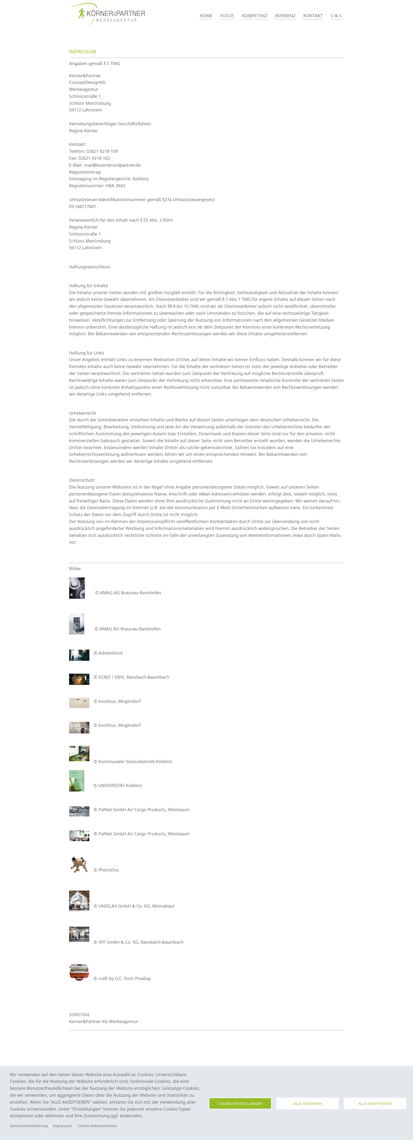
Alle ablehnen (307, 1103)
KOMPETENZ (254, 15)
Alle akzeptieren (375, 1103)
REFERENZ (285, 15)
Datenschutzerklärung (29, 1125)
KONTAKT (313, 15)
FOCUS (227, 15)
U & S (336, 15)
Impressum (62, 1125)
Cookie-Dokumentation (97, 1125)
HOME (206, 15)
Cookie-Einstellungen (240, 1103)
